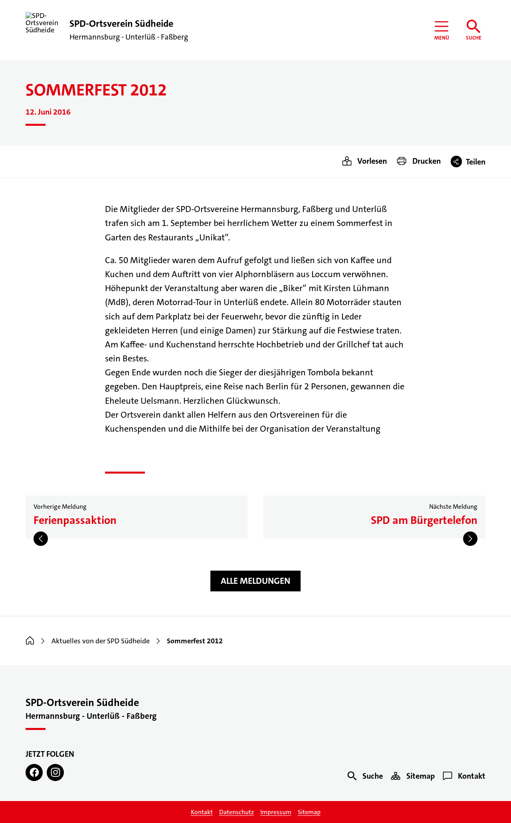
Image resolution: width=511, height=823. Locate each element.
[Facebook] (34, 772)
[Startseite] (30, 641)
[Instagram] (55, 772)
